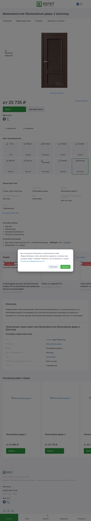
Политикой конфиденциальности (33, 261)
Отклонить (53, 267)
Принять (65, 267)
